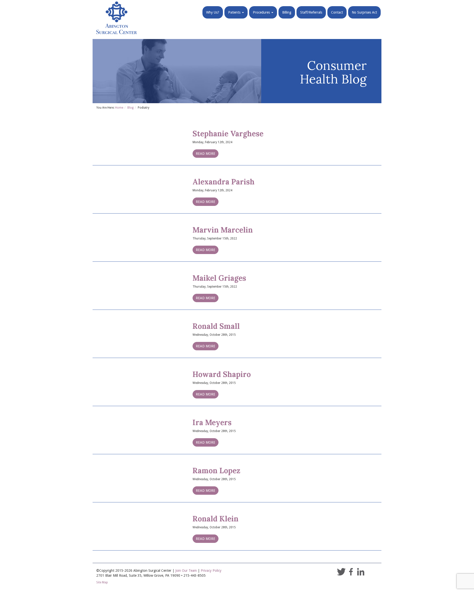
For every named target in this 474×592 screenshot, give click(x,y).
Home (119, 107)
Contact (337, 12)
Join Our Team (186, 570)
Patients (234, 12)
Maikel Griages (219, 278)
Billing (286, 12)
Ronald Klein (215, 518)
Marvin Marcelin (223, 230)
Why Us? (212, 12)
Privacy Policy (211, 570)
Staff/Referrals (311, 12)
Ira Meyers (212, 422)
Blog (130, 107)
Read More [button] (205, 154)
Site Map (102, 582)
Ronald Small (216, 326)
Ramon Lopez (216, 470)
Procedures (262, 12)
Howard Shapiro (222, 374)
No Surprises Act (364, 12)
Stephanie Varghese (228, 133)
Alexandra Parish (224, 181)
